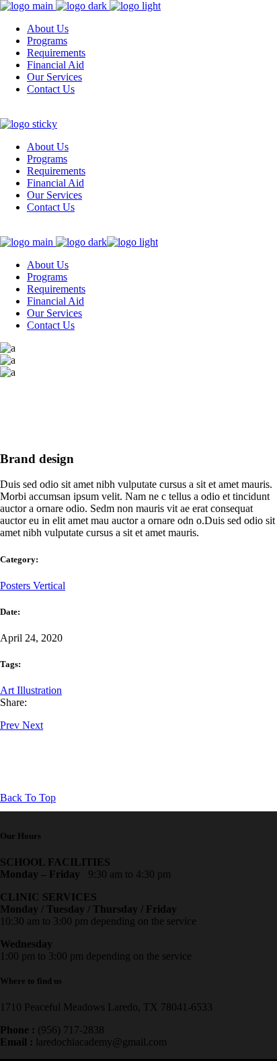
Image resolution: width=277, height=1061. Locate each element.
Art (8, 690)
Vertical (49, 585)
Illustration (39, 690)
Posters (16, 585)
